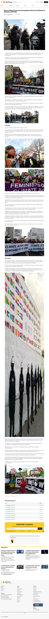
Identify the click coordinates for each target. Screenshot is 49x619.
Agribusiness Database (5, 596)
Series (2, 590)
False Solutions (19, 596)
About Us (34, 587)
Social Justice (19, 591)
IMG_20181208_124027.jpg (10, 511)
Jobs (34, 597)
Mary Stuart (3, 556)
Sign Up (40, 528)
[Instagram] (39, 609)
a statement (8, 443)
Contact (34, 590)
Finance (18, 600)
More (33, 5)
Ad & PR (18, 590)
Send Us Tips (35, 594)
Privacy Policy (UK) (36, 600)
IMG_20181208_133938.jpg (10, 515)
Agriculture (19, 593)
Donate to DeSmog (36, 596)
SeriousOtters (6, 616)
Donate (46, 2)
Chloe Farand (9, 14)
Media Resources (36, 593)
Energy (18, 587)
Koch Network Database (5, 597)
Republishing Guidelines (37, 591)
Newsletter (35, 608)
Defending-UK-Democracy (7, 574)
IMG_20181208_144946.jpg (10, 507)
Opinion (18, 601)
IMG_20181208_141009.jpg (10, 505)
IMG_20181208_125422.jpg (10, 509)
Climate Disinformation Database (6, 594)
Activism (18, 597)
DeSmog (9, 2)
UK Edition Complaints (37, 601)
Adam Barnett (28, 568)
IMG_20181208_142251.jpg (10, 519)
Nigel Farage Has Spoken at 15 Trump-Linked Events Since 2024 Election (32, 552)
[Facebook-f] (35, 2)
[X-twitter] (37, 2)
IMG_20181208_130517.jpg (9, 513)
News (2, 587)
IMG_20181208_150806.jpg (10, 517)
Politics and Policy (20, 594)
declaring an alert (11, 261)
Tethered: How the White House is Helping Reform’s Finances (8, 567)
